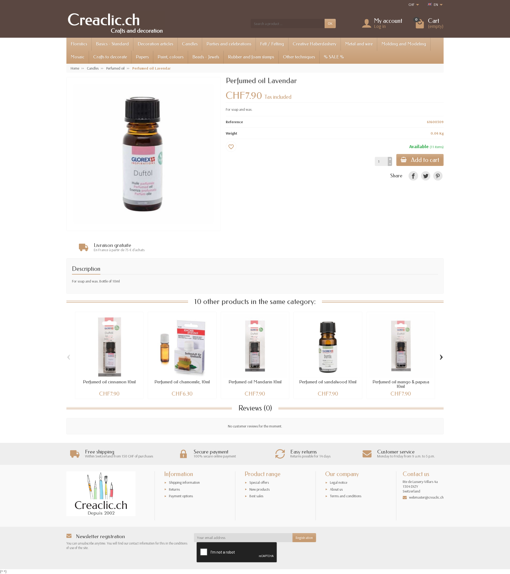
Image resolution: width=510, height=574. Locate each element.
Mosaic (77, 56)
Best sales (256, 496)
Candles (190, 43)
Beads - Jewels (205, 56)
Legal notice (338, 482)
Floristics (79, 43)
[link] (413, 176)
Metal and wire (359, 43)
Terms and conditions (345, 496)
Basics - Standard (112, 43)
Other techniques (299, 56)
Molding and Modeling (403, 43)
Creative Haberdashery (314, 43)
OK (330, 23)
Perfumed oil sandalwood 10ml (327, 381)
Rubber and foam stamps (251, 56)
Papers (142, 56)
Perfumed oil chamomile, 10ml (182, 381)
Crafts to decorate (110, 56)
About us (336, 489)
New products (259, 489)
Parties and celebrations (228, 43)
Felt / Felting (272, 43)
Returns (174, 489)
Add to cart (425, 160)
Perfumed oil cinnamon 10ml (109, 381)
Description (86, 268)
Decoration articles (155, 43)
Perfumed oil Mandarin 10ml (255, 381)
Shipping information (184, 482)
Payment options (181, 496)
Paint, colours (171, 56)
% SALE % (334, 56)
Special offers (259, 482)
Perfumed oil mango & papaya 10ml (400, 384)
